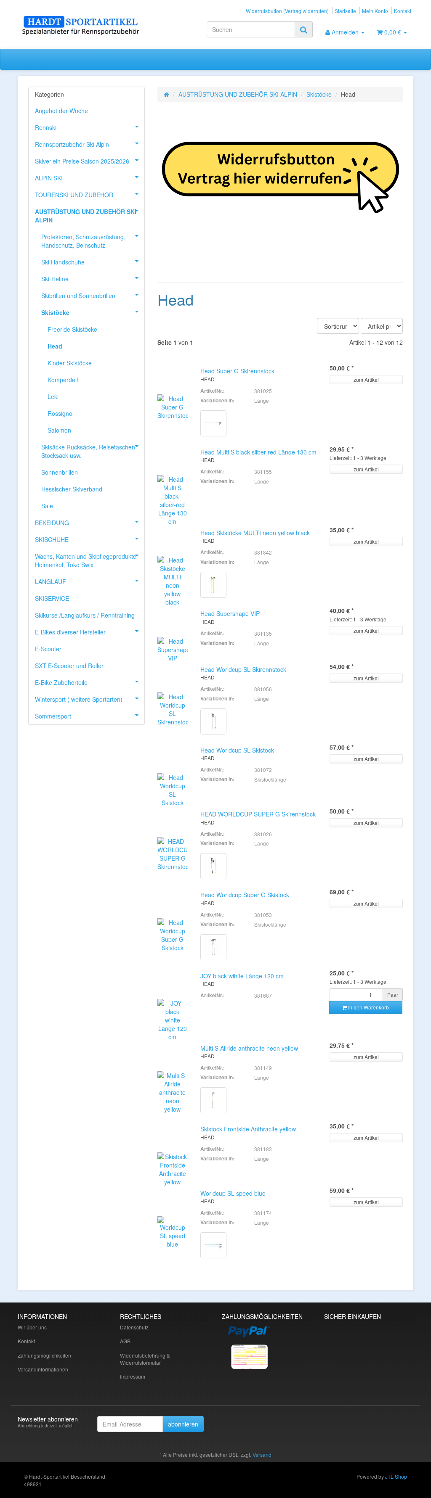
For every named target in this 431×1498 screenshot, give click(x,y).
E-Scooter (48, 649)
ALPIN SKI (49, 178)
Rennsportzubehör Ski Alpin (72, 144)
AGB (125, 1341)
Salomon (59, 430)
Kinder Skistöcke (70, 363)
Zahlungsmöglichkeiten (44, 1355)
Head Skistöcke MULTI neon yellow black (255, 532)
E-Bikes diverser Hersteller (70, 632)
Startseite (345, 10)
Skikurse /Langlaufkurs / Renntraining (85, 615)
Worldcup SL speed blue (233, 1193)
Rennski (45, 127)
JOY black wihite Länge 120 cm (242, 976)
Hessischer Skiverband (71, 489)
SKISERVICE (52, 598)
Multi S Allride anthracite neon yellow (249, 1048)
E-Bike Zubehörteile (61, 682)
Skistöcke (319, 94)
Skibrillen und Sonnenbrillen (78, 295)
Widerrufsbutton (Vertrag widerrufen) (287, 10)
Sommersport (53, 716)
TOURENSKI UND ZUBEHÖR (74, 194)
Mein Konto (375, 10)
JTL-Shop (396, 1476)
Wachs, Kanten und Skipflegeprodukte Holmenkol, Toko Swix (85, 560)
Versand (262, 1454)
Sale (47, 506)
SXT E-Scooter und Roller (69, 665)
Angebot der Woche (61, 110)
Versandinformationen (43, 1369)
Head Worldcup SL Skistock (237, 750)
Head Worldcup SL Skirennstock (243, 669)
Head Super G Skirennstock (237, 371)
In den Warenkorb (368, 1007)
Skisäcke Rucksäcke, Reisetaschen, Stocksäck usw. (89, 451)
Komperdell (63, 379)
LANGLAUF (50, 581)
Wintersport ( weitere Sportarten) (78, 699)
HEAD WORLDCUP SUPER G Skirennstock (258, 814)
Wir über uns (32, 1327)
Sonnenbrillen (59, 472)
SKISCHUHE (52, 539)
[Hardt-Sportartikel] (79, 26)
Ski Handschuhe (63, 262)
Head (55, 346)
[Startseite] (166, 94)
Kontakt (402, 10)
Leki (53, 396)
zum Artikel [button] (366, 379)
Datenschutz (134, 1327)
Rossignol (61, 413)
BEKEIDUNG (52, 522)
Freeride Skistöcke (72, 329)
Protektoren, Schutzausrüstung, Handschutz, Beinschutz (83, 240)
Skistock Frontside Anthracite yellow (248, 1129)
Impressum (132, 1376)
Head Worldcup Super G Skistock (244, 894)
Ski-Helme (55, 279)
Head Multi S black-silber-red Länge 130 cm (258, 452)
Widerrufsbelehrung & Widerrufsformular (145, 1359)
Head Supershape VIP (230, 613)
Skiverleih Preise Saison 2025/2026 (82, 161)
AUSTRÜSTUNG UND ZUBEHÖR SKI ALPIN (237, 94)
